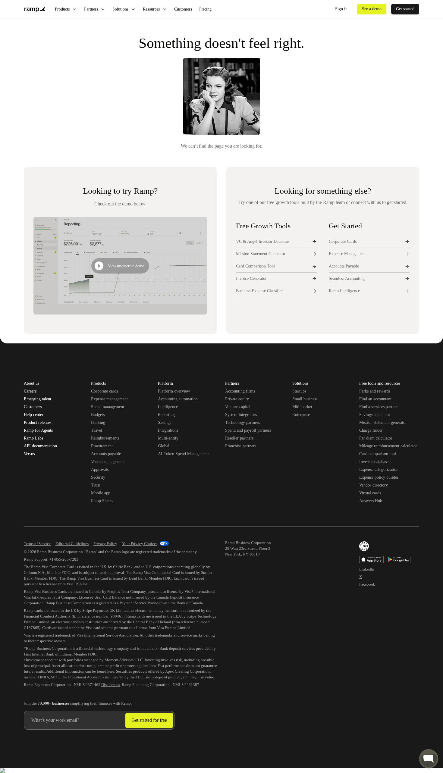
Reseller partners (239, 438)
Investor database (373, 461)
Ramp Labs (33, 438)
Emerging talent (37, 399)
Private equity (237, 399)
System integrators (241, 414)
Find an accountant (375, 399)
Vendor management (108, 461)
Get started (405, 9)
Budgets (98, 414)
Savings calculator (374, 414)
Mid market (302, 407)
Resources (151, 9)
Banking (98, 422)
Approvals (99, 469)
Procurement (102, 446)
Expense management (109, 399)
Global (163, 446)
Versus (29, 453)
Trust (95, 485)
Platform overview (174, 391)
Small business (304, 399)
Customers (183, 9)
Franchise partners (240, 446)
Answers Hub (370, 501)
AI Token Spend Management (183, 454)
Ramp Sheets (102, 501)
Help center (33, 414)
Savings (164, 422)
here (110, 671)
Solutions (120, 9)
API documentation (40, 446)
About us (31, 383)
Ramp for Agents (38, 430)
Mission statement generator (383, 422)
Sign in (341, 9)
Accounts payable (106, 454)
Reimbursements (105, 438)
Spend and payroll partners (248, 430)
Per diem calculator (375, 438)
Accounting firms (240, 391)
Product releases (37, 422)
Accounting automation (178, 399)
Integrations (168, 430)
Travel (96, 430)
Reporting (166, 414)
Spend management (107, 407)
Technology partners (242, 422)
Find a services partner (378, 407)
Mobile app (100, 493)
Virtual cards (370, 493)
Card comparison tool (377, 454)
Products (62, 9)
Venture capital (237, 407)
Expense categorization (378, 469)
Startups (299, 391)
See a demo (372, 9)
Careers (30, 391)
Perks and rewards (374, 391)
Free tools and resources (379, 384)
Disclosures (110, 684)
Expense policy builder (378, 477)
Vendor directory (373, 485)
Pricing (205, 9)
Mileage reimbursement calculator (388, 446)
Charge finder (371, 430)
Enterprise (301, 414)
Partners (91, 9)
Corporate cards (104, 391)
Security (98, 477)
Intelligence (168, 407)
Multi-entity (168, 438)
